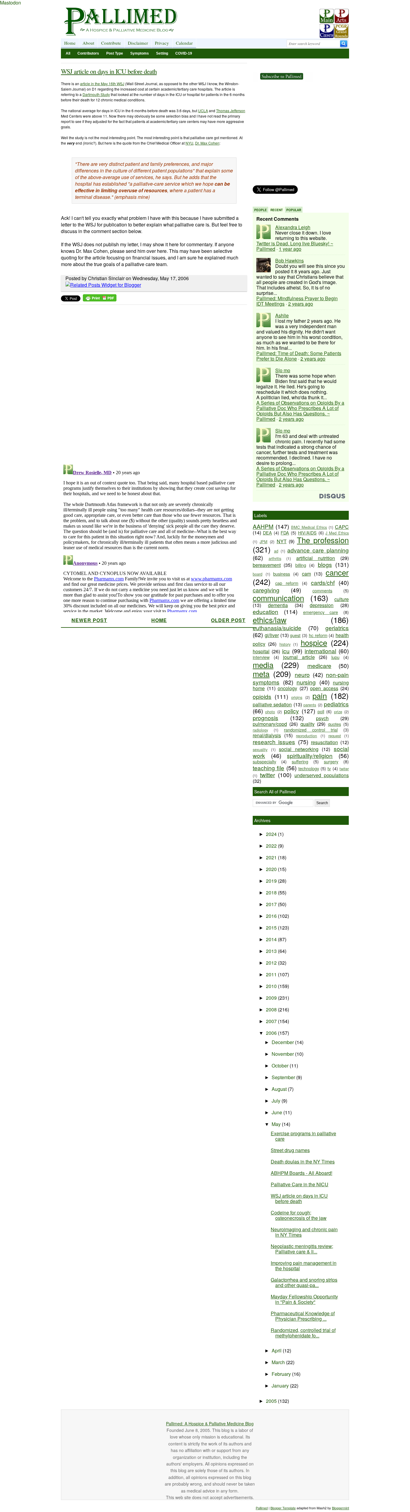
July (277, 1100)
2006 (272, 1032)
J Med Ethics (337, 533)
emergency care (320, 612)
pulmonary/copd (270, 723)
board (257, 574)
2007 (272, 1021)
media (263, 664)
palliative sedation (272, 704)
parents (309, 705)
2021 (272, 857)
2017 (272, 904)
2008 (272, 1009)
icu (286, 651)
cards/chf (323, 582)
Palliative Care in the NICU (299, 1184)
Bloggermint (340, 1507)
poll (321, 711)
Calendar (184, 43)
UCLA (203, 110)
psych (322, 718)
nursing (306, 682)
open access (324, 688)
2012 (272, 962)
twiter (344, 768)
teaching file (268, 768)
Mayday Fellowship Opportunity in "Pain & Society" (304, 1299)
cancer (337, 572)
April (277, 1350)
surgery (331, 761)
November (283, 1053)
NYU (189, 142)
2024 (272, 834)
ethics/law (269, 619)
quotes (334, 724)
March (279, 1362)
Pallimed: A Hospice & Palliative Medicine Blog (210, 1424)
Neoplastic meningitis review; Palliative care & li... (302, 1249)
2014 (272, 939)
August (280, 1088)
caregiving (266, 590)
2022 (272, 845)
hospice (314, 642)
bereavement (267, 564)
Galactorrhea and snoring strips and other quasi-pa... (304, 1282)
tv (329, 768)
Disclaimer (138, 43)
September (284, 1077)
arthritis (275, 558)
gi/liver (272, 635)
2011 (272, 974)
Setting (162, 53)
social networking (298, 749)
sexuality (260, 749)
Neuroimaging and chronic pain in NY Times (304, 1232)
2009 (272, 997)
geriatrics (337, 628)
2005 (272, 1400)
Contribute (111, 43)
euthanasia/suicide (277, 628)
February (282, 1373)
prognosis (265, 718)
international (320, 651)
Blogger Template (283, 1507)
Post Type (114, 53)
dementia (278, 605)
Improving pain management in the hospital (303, 1265)
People (260, 210)
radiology (260, 730)
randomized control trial (311, 729)
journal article (299, 657)
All (68, 53)
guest (295, 635)
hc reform (318, 635)
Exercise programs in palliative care (303, 1136)
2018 (272, 892)
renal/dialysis (267, 735)
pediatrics (336, 704)
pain (319, 695)
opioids (262, 696)
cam (306, 573)
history (285, 644)
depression (321, 605)
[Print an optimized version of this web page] (99, 299)
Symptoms (139, 53)
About (88, 43)
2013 (272, 951)
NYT (282, 541)
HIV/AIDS (307, 532)
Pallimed (262, 1507)
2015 (272, 927)
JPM (263, 541)
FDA (285, 532)
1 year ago (290, 248)
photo (270, 711)
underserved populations (321, 775)
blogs (325, 564)
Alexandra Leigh (292, 227)
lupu (335, 657)
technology (308, 768)
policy (291, 711)
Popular (293, 210)
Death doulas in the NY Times (303, 1161)
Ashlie (282, 315)
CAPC (342, 526)
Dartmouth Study (96, 94)
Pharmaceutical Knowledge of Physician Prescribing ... (303, 1316)
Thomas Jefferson (230, 110)
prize (338, 711)
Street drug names (290, 1150)
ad (276, 551)
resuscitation (324, 742)
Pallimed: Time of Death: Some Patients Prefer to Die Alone (298, 356)
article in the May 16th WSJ (102, 83)
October (281, 1065)
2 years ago (300, 303)
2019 (272, 880)
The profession (323, 539)
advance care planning (318, 550)
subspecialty (264, 761)
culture (341, 599)
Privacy (162, 43)
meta (261, 673)
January (281, 1385)
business (281, 573)
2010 (272, 986)
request (334, 735)
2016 (272, 915)
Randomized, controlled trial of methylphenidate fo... (303, 1333)
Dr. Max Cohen (207, 142)
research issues (274, 742)
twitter (267, 775)
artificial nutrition (315, 558)
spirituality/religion (310, 755)
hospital (261, 651)
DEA (267, 532)
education (265, 611)
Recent (276, 210)
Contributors (88, 53)
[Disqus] (150, 383)
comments (322, 590)
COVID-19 (183, 53)
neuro (302, 674)
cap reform (286, 583)
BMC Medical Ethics (309, 527)
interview (261, 657)
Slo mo (282, 370)
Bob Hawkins (289, 260)
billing (300, 565)
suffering (300, 761)
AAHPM (263, 526)
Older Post (228, 620)
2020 (272, 869)
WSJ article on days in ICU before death (109, 71)
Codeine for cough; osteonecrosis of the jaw (299, 1215)
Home (70, 43)
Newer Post (89, 620)
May (277, 1124)
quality (307, 723)
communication (278, 597)
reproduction (306, 735)
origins (296, 697)
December (283, 1042)
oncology (287, 688)
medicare (319, 665)
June (277, 1112)
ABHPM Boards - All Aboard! (301, 1172)
